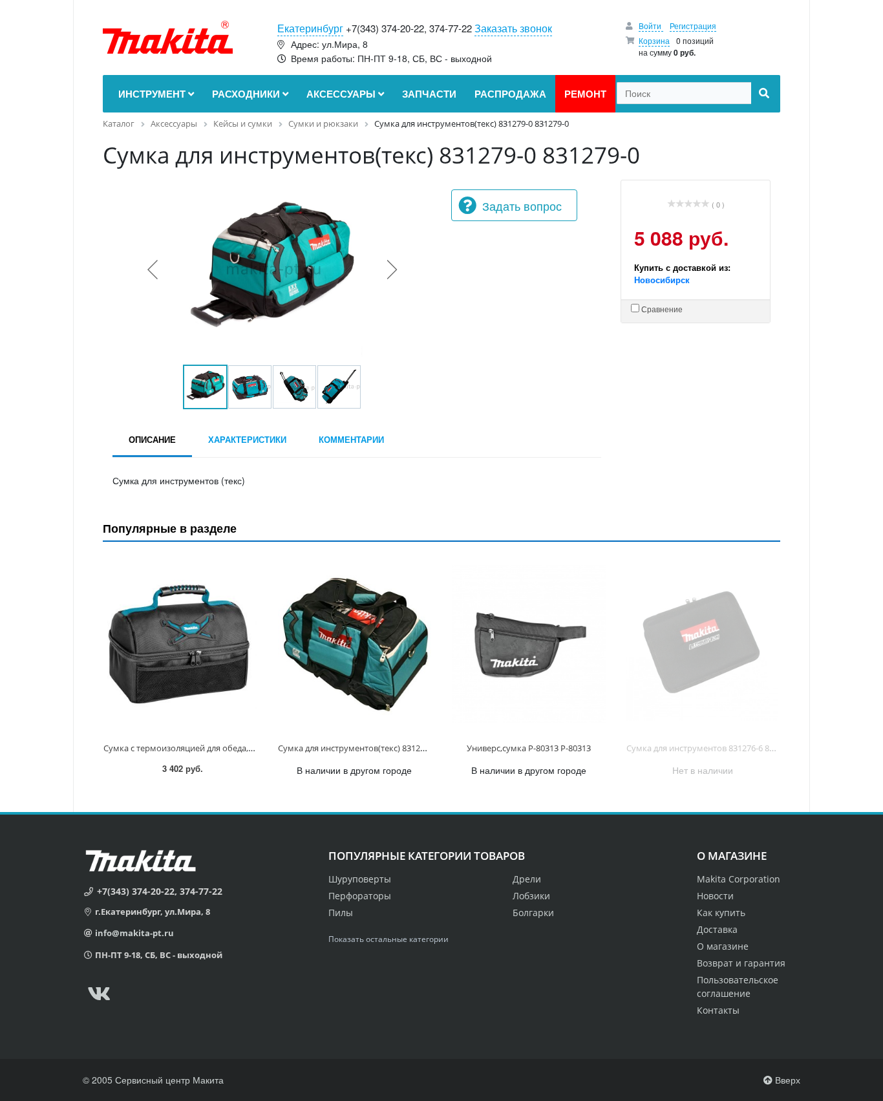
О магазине (723, 946)
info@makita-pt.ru (134, 933)
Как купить (721, 912)
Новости (715, 896)
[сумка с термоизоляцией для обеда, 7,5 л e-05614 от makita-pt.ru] (180, 644)
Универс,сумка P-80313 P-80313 (529, 748)
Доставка (717, 929)
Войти (651, 25)
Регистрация (693, 25)
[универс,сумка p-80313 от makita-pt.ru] (529, 644)
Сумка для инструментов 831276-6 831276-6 (712, 748)
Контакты (718, 1010)
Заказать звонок (513, 28)
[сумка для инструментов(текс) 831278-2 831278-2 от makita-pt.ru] (355, 644)
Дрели (527, 879)
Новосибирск (662, 279)
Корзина (654, 40)
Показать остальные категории (388, 939)
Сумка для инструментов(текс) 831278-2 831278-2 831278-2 (393, 748)
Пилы (340, 912)
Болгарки (533, 912)
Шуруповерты (359, 879)
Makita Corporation (738, 879)
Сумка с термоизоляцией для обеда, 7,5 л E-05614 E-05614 (217, 748)
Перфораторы (359, 896)
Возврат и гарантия (741, 963)
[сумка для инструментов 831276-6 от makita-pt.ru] (703, 644)
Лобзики (531, 896)
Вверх (786, 1079)
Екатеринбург (310, 28)
